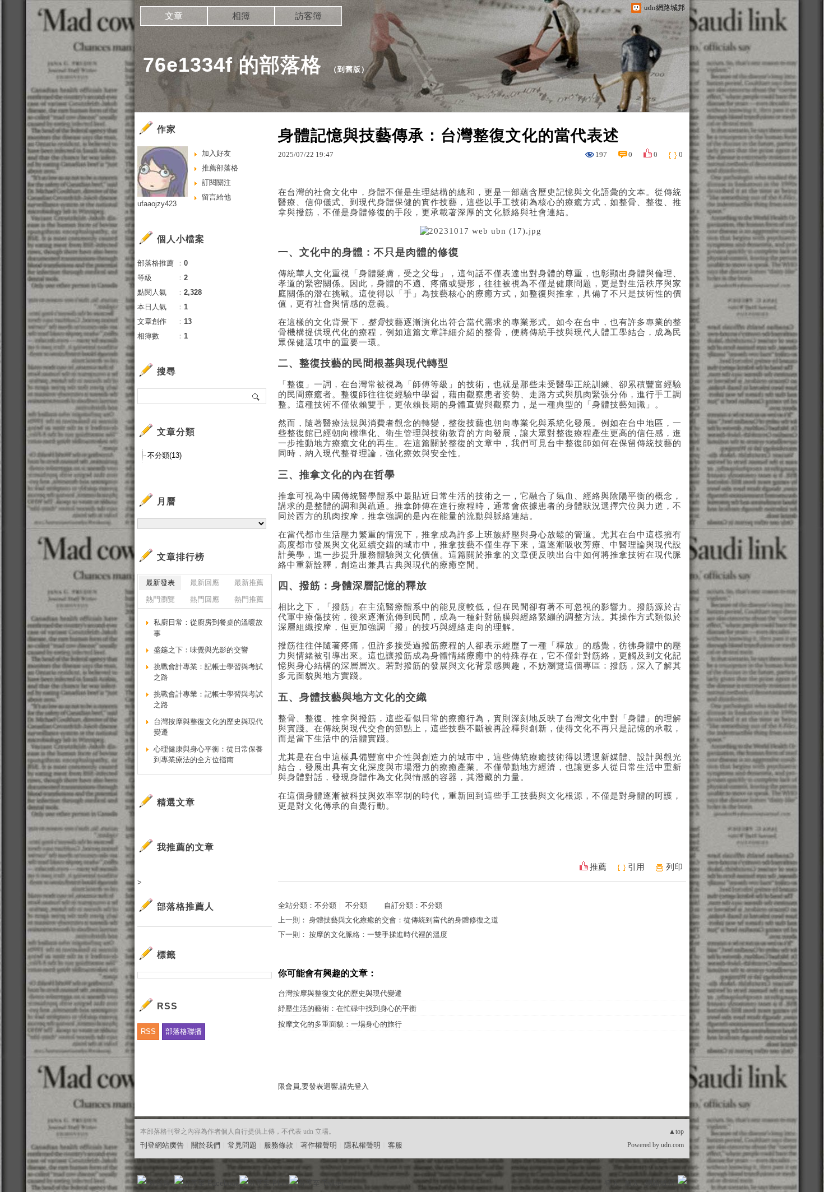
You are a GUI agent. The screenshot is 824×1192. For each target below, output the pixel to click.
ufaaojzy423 (157, 204)
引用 (636, 866)
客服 (395, 1145)
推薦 (598, 866)
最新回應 (204, 582)
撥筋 (619, 665)
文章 (174, 16)
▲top (676, 1131)
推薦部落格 (220, 168)
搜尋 (256, 396)
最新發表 (160, 582)
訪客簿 (308, 16)
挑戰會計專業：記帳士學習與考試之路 (208, 672)
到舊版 (349, 69)
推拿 (493, 554)
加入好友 (216, 153)
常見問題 (242, 1145)
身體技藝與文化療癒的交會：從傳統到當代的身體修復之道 (403, 920)
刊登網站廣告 (162, 1145)
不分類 (325, 905)
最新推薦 (248, 582)
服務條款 (278, 1145)
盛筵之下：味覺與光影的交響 (201, 650)
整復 (457, 443)
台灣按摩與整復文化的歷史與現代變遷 (340, 993)
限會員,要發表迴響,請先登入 (323, 1086)
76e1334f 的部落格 (232, 64)
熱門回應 (204, 599)
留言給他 (216, 197)
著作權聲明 (318, 1145)
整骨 (493, 332)
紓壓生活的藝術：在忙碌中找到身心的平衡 (347, 1008)
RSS (148, 1031)
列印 (674, 866)
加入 (631, 1183)
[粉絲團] (141, 1179)
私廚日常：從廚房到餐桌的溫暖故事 (208, 628)
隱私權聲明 (362, 1145)
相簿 (241, 16)
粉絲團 (160, 1183)
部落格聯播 (183, 1031)
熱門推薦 (248, 599)
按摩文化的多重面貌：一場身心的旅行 (340, 1024)
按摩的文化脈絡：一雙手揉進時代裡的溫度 (378, 934)
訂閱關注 (216, 182)
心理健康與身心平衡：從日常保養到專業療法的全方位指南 (208, 754)
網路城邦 (659, 1183)
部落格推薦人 (185, 906)
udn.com (672, 1145)
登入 (611, 1183)
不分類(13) (164, 455)
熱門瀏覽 (160, 599)
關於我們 (205, 1145)
